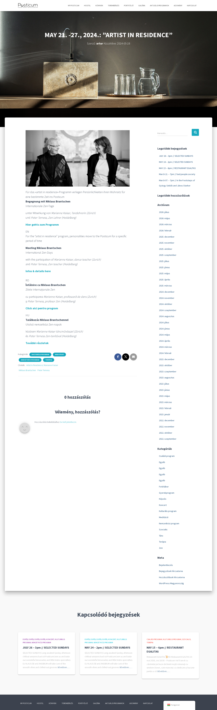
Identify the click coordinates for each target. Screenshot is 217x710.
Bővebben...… (64, 667)
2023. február (165, 408)
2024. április (164, 340)
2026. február (165, 230)
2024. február (165, 353)
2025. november (166, 242)
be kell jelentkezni (68, 422)
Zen (161, 547)
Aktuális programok (159, 5)
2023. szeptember (167, 371)
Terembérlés (113, 5)
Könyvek (99, 5)
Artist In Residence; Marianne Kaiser (42, 365)
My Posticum (73, 5)
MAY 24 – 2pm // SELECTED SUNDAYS (176, 162)
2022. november (166, 426)
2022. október (165, 432)
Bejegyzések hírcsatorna (171, 571)
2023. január (164, 414)
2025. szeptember (167, 255)
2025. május (164, 273)
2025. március (165, 285)
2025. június (164, 267)
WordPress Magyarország (171, 583)
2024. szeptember (167, 310)
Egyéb (162, 462)
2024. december (166, 291)
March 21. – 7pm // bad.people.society (177, 174)
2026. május (164, 218)
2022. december (166, 420)
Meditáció (59, 354)
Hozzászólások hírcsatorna (172, 577)
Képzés (162, 498)
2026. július (164, 212)
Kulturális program (40, 354)
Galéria (141, 5)
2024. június (164, 328)
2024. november (166, 298)
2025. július (164, 261)
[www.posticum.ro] (28, 6)
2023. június (164, 389)
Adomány (178, 5)
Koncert (163, 505)
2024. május (164, 334)
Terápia (48, 360)
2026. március (165, 224)
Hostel (87, 5)
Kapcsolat (192, 5)
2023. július (164, 383)
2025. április (164, 279)
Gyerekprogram (166, 492)
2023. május (164, 396)
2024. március (165, 346)
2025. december (166, 236)
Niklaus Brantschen (27, 370)
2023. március (165, 402)
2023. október (165, 365)
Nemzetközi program (30, 360)
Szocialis (163, 529)
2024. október (165, 304)
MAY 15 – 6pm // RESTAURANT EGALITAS (177, 168)
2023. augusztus (166, 377)
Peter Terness (43, 370)
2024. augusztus (166, 316)
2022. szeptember (167, 438)
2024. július (164, 322)
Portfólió (129, 5)
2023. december (166, 359)
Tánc (161, 535)
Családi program (167, 456)
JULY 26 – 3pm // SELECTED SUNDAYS (176, 155)
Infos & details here (38, 271)
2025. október (165, 249)
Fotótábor (164, 486)
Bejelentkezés (166, 565)
